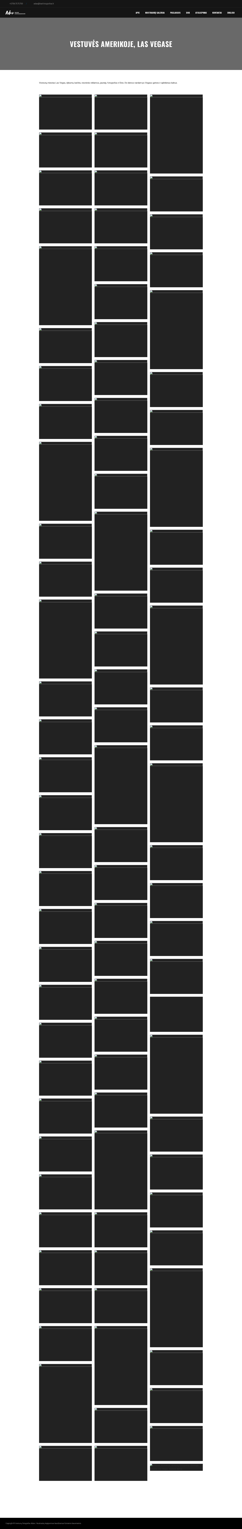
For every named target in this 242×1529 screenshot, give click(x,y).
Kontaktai (217, 12)
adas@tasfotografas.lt (44, 4)
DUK (188, 12)
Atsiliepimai (201, 12)
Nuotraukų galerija (155, 12)
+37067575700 (16, 4)
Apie (138, 12)
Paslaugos (175, 12)
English (231, 12)
